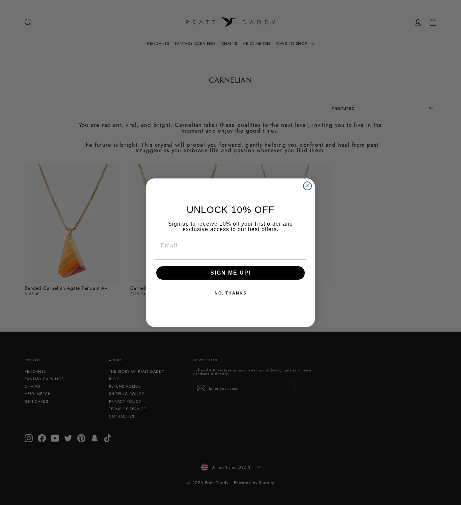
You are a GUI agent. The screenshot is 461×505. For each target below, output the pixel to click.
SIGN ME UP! (230, 273)
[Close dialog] (307, 186)
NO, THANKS (231, 293)
